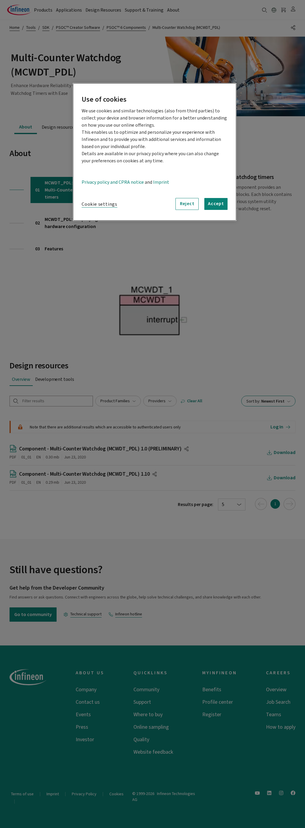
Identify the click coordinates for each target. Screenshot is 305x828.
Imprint (161, 182)
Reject (187, 203)
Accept (216, 203)
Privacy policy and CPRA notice (113, 182)
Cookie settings (99, 204)
